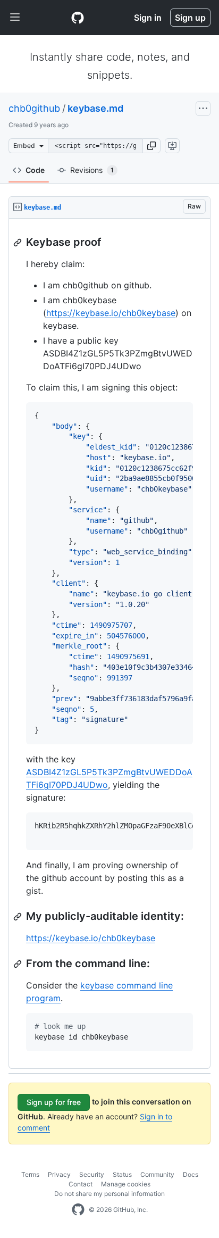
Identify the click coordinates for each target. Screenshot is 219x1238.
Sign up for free (54, 1102)
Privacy (59, 1174)
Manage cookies (125, 1184)
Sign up (190, 17)
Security (91, 1174)
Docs (190, 1174)
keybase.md (95, 108)
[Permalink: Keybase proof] (18, 242)
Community (157, 1174)
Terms (30, 1174)
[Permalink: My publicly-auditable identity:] (18, 916)
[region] (109, 644)
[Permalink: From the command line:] (18, 964)
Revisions (92, 170)
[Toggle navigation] (15, 17)
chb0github (34, 108)
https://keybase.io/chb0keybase (110, 313)
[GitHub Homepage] (78, 1210)
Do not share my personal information (109, 1194)
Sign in (148, 17)
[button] (151, 145)
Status (122, 1174)
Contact (80, 1184)
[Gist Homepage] (77, 17)
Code (35, 170)
